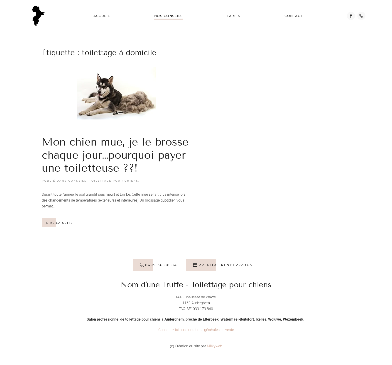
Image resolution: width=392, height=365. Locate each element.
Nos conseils (168, 16)
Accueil (101, 16)
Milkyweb (214, 346)
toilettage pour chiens (113, 180)
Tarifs (233, 16)
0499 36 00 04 (161, 265)
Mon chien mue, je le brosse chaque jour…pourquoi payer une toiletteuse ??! (115, 154)
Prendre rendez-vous (225, 265)
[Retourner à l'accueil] (38, 16)
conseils (77, 180)
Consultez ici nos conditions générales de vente (196, 330)
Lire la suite (59, 222)
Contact (293, 16)
